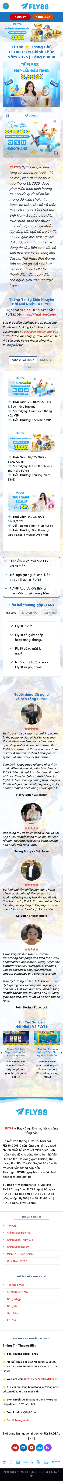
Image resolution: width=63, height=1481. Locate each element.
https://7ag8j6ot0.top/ (40, 314)
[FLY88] (34, 6)
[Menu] (6, 6)
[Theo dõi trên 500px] (39, 1447)
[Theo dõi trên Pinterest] (15, 1447)
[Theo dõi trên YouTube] (31, 1447)
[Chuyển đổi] (6, 561)
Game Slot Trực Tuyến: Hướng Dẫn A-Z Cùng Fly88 (15, 1051)
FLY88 (9, 1128)
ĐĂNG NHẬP (43, 17)
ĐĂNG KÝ (20, 17)
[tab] (23, 360)
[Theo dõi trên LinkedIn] (23, 1447)
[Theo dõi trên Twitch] (48, 1447)
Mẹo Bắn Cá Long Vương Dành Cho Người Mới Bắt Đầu (47, 1051)
